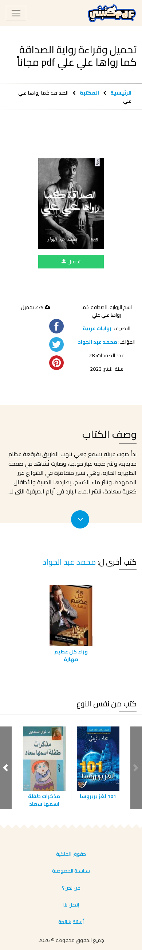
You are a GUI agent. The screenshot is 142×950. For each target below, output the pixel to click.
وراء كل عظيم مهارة (71, 655)
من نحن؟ (71, 888)
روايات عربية (97, 328)
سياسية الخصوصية (71, 870)
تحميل (73, 261)
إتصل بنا (71, 904)
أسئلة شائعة (71, 922)
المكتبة (89, 93)
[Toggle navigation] (16, 13)
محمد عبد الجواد (97, 342)
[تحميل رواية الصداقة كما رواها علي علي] (71, 203)
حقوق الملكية (71, 854)
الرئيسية (120, 93)
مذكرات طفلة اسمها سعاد (44, 800)
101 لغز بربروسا (98, 796)
